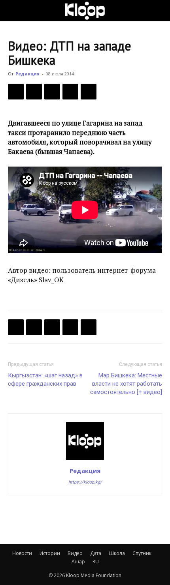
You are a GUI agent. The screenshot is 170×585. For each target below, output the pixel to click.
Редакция (27, 74)
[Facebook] (16, 91)
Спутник (141, 553)
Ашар (78, 561)
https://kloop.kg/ (85, 482)
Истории (50, 553)
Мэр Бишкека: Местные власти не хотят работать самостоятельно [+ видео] (126, 384)
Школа (117, 553)
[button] (13, 10)
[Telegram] (70, 91)
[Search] (159, 10)
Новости (22, 553)
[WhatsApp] (88, 91)
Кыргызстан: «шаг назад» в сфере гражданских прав (45, 379)
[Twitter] (34, 91)
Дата (95, 553)
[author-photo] (85, 459)
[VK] (52, 91)
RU (96, 561)
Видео (75, 553)
